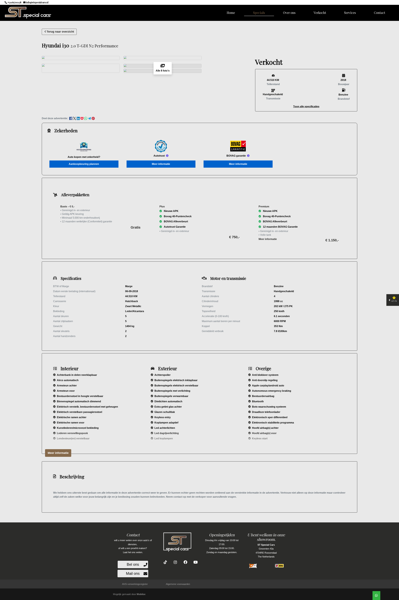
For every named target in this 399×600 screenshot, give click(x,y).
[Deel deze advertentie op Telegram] (90, 118)
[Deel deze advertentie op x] (74, 118)
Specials (259, 12)
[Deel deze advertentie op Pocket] (82, 118)
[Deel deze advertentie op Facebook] (71, 118)
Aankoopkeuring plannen (84, 164)
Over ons (289, 12)
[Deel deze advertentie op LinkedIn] (78, 118)
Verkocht (320, 12)
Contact (379, 12)
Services (350, 12)
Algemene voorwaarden (178, 584)
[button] (306, 106)
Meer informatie (161, 164)
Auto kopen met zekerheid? (84, 157)
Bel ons (133, 564)
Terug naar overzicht (60, 31)
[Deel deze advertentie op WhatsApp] (86, 118)
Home (231, 12)
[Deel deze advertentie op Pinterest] (93, 118)
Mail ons (133, 573)
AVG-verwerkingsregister (135, 584)
